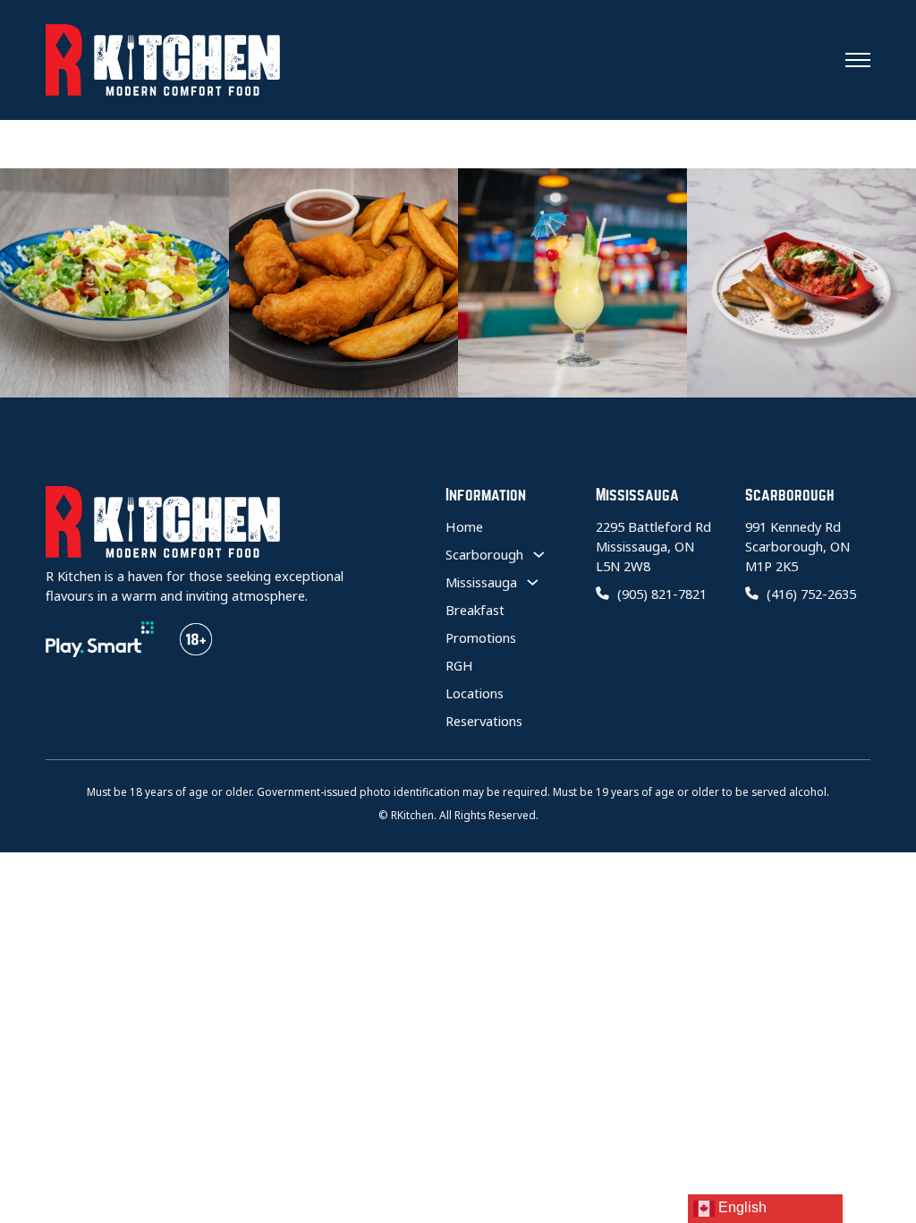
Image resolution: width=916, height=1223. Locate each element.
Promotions (480, 637)
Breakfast (475, 610)
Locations (474, 693)
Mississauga (481, 582)
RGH (459, 665)
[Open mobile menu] (857, 60)
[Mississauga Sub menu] (532, 582)
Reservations (483, 721)
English (741, 1207)
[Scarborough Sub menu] (539, 554)
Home (464, 526)
